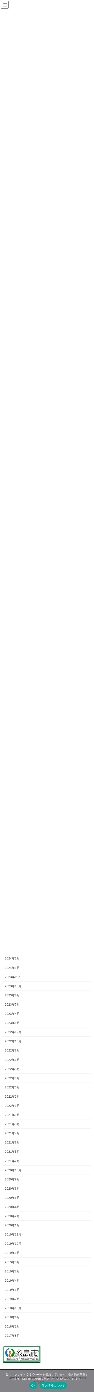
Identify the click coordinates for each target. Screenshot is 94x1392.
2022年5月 (12, 1069)
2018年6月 (12, 1317)
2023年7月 (12, 1004)
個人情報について (53, 1385)
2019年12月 (13, 1234)
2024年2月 (12, 958)
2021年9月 (12, 1115)
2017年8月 (12, 1335)
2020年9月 (12, 1179)
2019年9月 (12, 1253)
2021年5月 (12, 1151)
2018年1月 (12, 1326)
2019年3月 (12, 1289)
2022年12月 (13, 1032)
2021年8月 (12, 1124)
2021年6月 (12, 1142)
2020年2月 (12, 1216)
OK (33, 1385)
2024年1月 (12, 968)
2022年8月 (12, 1050)
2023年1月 (12, 1023)
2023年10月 (13, 986)
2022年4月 (12, 1078)
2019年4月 (12, 1280)
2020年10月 (13, 1170)
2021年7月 (12, 1133)
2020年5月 (12, 1197)
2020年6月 (12, 1188)
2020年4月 (12, 1207)
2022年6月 (12, 1060)
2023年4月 (12, 1013)
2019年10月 (13, 1243)
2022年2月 (12, 1096)
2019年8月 (12, 1262)
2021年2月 (12, 1161)
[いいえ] (88, 1380)
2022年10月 (13, 1041)
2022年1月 (12, 1105)
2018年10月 (13, 1308)
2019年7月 (12, 1271)
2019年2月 (12, 1299)
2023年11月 (13, 977)
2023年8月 (12, 995)
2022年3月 (12, 1087)
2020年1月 (12, 1225)
